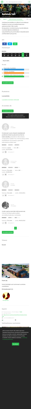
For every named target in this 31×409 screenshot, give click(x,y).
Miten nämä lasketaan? (9, 78)
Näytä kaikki (6, 60)
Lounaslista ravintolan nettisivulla (10, 99)
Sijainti (4, 19)
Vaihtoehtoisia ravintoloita (15, 19)
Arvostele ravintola (8, 82)
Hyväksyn (15, 344)
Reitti (21, 312)
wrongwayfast (6, 300)
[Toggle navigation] (2, 2)
